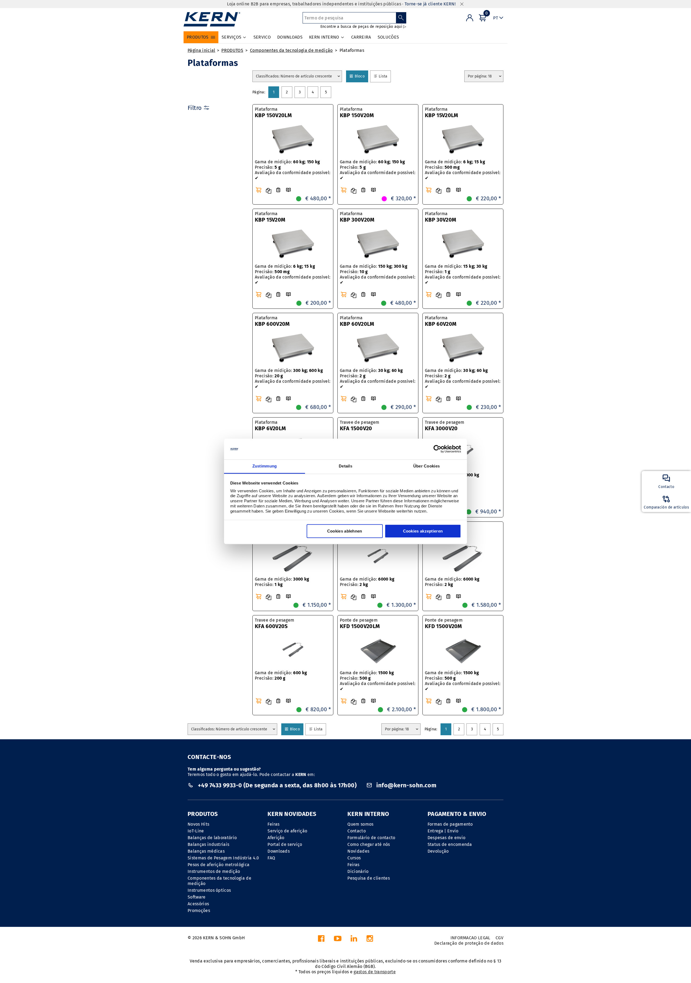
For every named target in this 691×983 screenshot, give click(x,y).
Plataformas (352, 50)
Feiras (273, 824)
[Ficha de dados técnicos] (278, 190)
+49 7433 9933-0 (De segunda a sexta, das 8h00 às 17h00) (277, 785)
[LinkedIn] (354, 940)
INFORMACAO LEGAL (470, 937)
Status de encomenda (450, 844)
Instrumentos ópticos (209, 890)
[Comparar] (268, 191)
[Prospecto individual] (288, 190)
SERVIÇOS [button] (232, 37)
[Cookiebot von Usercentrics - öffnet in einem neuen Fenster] (437, 449)
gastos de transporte (374, 971)
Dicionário (357, 871)
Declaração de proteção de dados (468, 943)
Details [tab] (345, 466)
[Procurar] (401, 17)
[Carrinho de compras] (258, 190)
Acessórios (198, 903)
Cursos (354, 857)
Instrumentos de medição (214, 871)
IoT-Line (196, 830)
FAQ (271, 857)
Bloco (359, 76)
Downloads (278, 851)
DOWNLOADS (290, 37)
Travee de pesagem (359, 426)
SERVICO (262, 37)
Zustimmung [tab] (264, 466)
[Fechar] (462, 4)
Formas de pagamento (450, 824)
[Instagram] (370, 940)
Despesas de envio (446, 837)
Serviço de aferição (287, 830)
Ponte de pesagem (360, 623)
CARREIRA (361, 37)
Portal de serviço (284, 844)
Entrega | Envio (443, 830)
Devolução (438, 851)
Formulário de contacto (371, 837)
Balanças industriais (208, 844)
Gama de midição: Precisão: (282, 582)
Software (197, 897)
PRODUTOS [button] (198, 37)
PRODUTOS (232, 50)
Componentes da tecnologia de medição (291, 50)
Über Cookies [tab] (426, 466)
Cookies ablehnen (344, 531)
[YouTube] (337, 940)
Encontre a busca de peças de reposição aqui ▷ (363, 26)
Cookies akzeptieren (423, 531)
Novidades (358, 851)
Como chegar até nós (368, 844)
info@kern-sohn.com (405, 785)
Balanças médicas (206, 851)
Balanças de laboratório (212, 837)
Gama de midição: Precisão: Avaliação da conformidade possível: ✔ (292, 170)
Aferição (275, 837)
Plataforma (273, 112)
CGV (499, 937)
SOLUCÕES (388, 37)
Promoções (199, 910)
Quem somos (360, 824)
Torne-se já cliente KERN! (430, 3)
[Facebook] (321, 940)
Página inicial (201, 50)
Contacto (356, 830)
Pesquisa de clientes (368, 878)
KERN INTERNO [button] (324, 37)
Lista (382, 76)
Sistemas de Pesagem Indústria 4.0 (223, 857)
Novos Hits (198, 824)
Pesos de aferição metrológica (218, 864)
